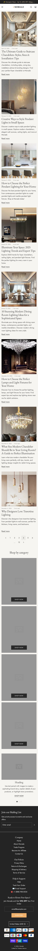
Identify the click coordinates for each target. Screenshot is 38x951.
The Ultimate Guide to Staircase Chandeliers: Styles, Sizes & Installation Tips (18, 55)
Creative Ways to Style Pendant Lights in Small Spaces (17, 120)
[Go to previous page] (5, 538)
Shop (31, 2)
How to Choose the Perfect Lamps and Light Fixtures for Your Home (17, 382)
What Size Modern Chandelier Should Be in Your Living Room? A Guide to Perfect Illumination (19, 450)
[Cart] (35, 7)
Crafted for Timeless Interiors (19, 948)
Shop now (19, 599)
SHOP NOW (19, 796)
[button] (17, 801)
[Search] (31, 7)
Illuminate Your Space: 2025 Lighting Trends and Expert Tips (18, 248)
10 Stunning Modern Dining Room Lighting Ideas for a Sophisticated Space (16, 315)
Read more (6, 74)
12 (19, 542)
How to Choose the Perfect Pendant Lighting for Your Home (19, 184)
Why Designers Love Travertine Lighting (18, 513)
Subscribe (19, 915)
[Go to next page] (23, 542)
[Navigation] (2, 7)
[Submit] (34, 825)
